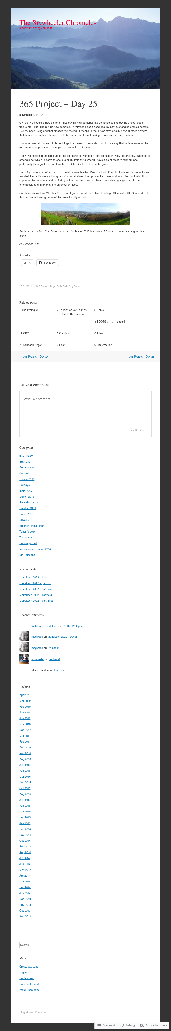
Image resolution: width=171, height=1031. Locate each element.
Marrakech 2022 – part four (35, 595)
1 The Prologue (28, 310)
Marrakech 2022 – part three (36, 600)
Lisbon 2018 (26, 496)
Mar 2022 (25, 701)
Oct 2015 (24, 788)
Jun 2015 (24, 805)
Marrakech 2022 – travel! (34, 577)
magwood (37, 636)
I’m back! (53, 648)
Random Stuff (27, 508)
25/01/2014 (40, 114)
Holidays (24, 485)
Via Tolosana (27, 555)
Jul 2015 (24, 800)
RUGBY (24, 333)
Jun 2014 (24, 864)
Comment (137, 429)
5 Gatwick (63, 333)
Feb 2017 (25, 741)
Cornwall (24, 473)
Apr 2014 (24, 875)
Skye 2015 (25, 520)
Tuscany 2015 (27, 537)
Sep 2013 (25, 916)
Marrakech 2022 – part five (35, 589)
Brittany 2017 (27, 467)
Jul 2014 (24, 858)
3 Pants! (99, 310)
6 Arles (98, 333)
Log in (23, 972)
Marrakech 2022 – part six (35, 583)
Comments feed (29, 984)
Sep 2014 (25, 846)
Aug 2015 (25, 794)
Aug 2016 (25, 759)
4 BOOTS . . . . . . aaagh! (109, 321)
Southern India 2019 (31, 526)
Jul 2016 (24, 765)
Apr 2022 (24, 695)
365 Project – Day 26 (143, 356)
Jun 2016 (24, 771)
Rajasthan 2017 (28, 502)
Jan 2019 (24, 712)
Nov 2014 (25, 835)
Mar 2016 (25, 776)
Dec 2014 (25, 829)
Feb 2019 (25, 706)
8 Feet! (61, 345)
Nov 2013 (25, 905)
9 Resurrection (103, 345)
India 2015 (25, 491)
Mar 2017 (25, 736)
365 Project (42, 286)
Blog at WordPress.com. (34, 1012)
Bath (59, 286)
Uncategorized (28, 543)
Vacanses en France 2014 (35, 549)
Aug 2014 (25, 852)
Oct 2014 (24, 840)
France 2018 (26, 479)
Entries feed (26, 978)
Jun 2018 (24, 718)
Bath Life (24, 461)
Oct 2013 (24, 910)
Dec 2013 (25, 899)
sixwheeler (25, 115)
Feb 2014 (25, 887)
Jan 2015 (24, 823)
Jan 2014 (24, 893)
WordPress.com (29, 990)
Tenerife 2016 (27, 531)
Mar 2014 (25, 881)
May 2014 (25, 870)
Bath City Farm (71, 286)
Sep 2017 (25, 730)
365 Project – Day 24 (33, 356)
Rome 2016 (26, 514)
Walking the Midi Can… (45, 626)
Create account (28, 966)
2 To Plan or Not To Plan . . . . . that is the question (73, 312)
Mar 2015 (25, 811)
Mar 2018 (25, 724)
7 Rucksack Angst (30, 345)
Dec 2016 (25, 747)
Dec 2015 (25, 782)
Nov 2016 (25, 753)
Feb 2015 (25, 817)
